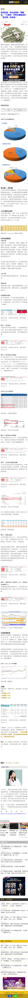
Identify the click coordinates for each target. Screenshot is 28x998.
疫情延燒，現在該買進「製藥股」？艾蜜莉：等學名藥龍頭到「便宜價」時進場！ (13, 15)
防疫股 (17, 762)
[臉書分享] (10, 996)
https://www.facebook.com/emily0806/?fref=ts (13, 813)
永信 (13, 762)
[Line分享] (15, 996)
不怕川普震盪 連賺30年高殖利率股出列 (23, 833)
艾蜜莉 (10, 762)
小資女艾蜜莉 (7, 26)
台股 (6, 762)
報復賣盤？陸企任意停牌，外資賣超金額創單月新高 (13, 833)
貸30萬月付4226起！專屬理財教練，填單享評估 (4, 833)
